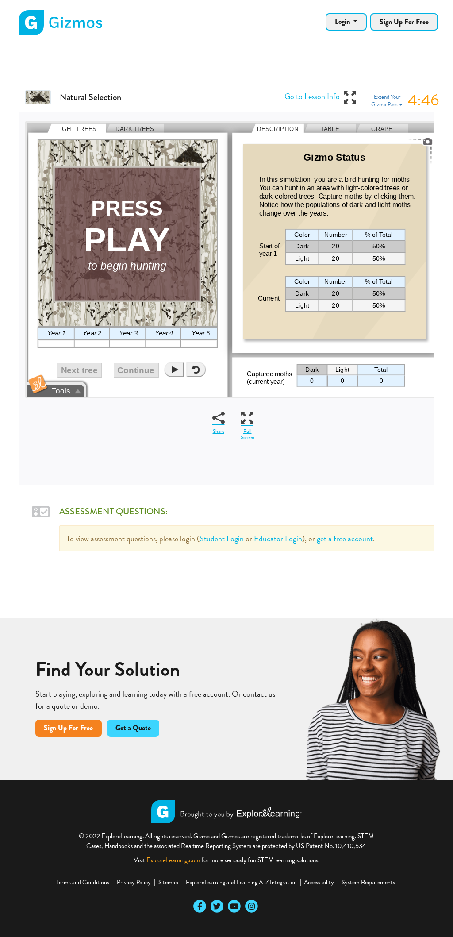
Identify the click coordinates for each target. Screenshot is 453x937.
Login (343, 21)
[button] (405, 101)
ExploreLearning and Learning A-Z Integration (241, 882)
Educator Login (278, 538)
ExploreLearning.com (173, 860)
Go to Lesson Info (313, 96)
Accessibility (319, 882)
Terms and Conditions (82, 882)
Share (218, 431)
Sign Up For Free (404, 22)
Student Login (222, 538)
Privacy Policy (134, 882)
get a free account (345, 538)
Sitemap (168, 882)
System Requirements (368, 882)
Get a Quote (133, 728)
